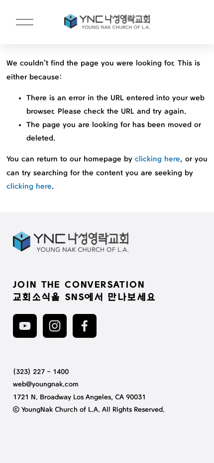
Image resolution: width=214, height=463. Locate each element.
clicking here (157, 159)
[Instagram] (55, 326)
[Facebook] (85, 326)
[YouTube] (25, 326)
